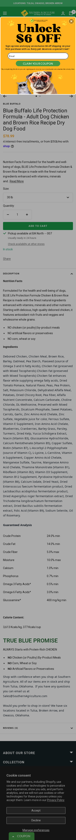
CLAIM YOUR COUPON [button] (38, 63)
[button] (71, 21)
